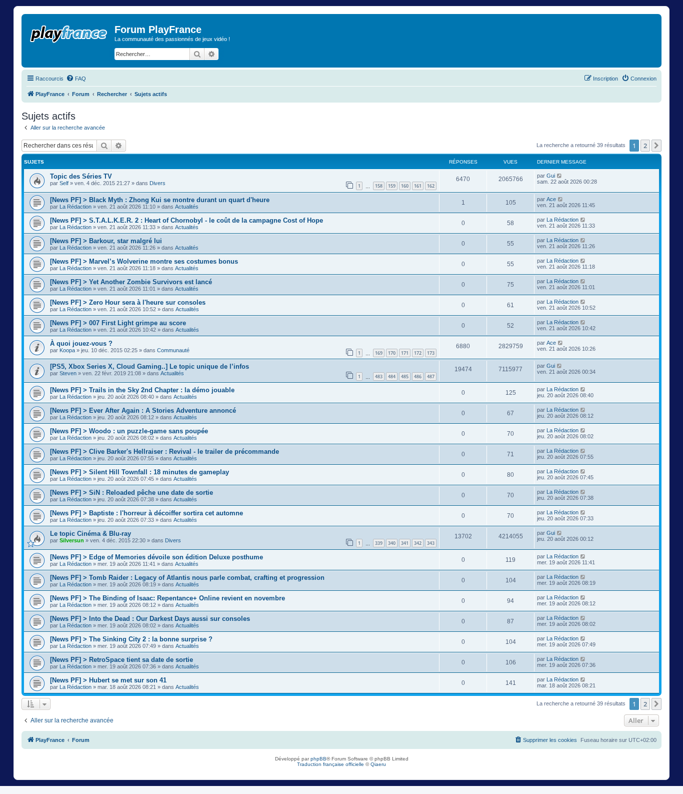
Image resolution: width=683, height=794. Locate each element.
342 (418, 543)
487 (430, 376)
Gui (550, 176)
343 (430, 543)
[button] (657, 146)
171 (404, 353)
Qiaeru (378, 764)
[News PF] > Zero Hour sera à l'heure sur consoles (128, 302)
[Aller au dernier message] (559, 176)
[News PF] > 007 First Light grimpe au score (118, 323)
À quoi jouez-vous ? (81, 343)
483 (378, 376)
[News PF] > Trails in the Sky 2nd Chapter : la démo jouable (142, 390)
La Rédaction (76, 207)
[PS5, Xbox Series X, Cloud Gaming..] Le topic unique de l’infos (149, 366)
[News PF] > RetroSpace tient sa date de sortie (121, 659)
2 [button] (645, 145)
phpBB (318, 758)
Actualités (186, 207)
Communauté (173, 350)
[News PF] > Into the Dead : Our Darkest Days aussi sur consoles (150, 618)
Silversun (72, 540)
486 (418, 376)
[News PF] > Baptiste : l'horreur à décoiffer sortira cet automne (146, 513)
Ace (551, 199)
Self (64, 183)
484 (392, 376)
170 (392, 353)
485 (404, 376)
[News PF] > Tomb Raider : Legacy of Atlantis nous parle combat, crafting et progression (187, 577)
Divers (158, 183)
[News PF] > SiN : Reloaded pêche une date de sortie (131, 492)
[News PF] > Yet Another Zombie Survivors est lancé (131, 282)
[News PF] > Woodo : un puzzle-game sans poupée (129, 431)
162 (430, 186)
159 (392, 186)
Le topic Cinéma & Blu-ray (90, 533)
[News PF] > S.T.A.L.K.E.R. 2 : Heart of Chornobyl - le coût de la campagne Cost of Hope (186, 220)
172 (418, 353)
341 (404, 543)
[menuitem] (76, 79)
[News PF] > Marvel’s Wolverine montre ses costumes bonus (144, 261)
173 (430, 353)
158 (378, 186)
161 (418, 186)
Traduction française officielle (330, 764)
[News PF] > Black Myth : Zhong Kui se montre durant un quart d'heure (160, 200)
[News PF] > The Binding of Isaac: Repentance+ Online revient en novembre (167, 598)
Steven (68, 373)
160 (404, 186)
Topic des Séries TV (81, 176)
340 (392, 543)
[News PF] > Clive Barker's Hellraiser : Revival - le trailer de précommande (164, 451)
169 (378, 353)
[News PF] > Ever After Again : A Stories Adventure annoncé (143, 410)
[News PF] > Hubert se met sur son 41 (108, 680)
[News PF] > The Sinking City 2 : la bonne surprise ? (131, 639)
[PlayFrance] (69, 32)
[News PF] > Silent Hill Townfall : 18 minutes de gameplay (139, 472)
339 (378, 543)
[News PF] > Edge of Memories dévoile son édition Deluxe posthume (156, 557)
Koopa (67, 350)
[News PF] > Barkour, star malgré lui (106, 241)
